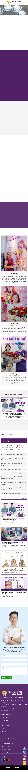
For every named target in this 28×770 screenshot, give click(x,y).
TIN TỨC (4, 728)
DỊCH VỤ (4, 722)
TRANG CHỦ (5, 717)
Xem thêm (24, 434)
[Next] (5, 134)
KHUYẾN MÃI (5, 725)
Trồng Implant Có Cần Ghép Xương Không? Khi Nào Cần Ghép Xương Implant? (13, 568)
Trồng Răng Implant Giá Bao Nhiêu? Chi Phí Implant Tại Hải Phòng (12, 543)
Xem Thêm (24, 498)
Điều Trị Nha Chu (6, 749)
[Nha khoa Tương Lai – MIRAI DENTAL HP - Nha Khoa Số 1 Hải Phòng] (14, 2)
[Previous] (2, 134)
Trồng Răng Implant (7, 743)
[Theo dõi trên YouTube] (9, 760)
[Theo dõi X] (7, 760)
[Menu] (2, 2)
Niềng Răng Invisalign (8, 738)
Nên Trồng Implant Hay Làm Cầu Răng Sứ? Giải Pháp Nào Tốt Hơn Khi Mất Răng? (14, 414)
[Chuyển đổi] (26, 440)
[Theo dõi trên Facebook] (2, 760)
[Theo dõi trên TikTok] (4, 760)
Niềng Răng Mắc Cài (7, 740)
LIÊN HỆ (4, 731)
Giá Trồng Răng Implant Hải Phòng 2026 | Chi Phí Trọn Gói (14, 593)
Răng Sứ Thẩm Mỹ (7, 746)
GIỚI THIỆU (5, 720)
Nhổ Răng (5, 751)
